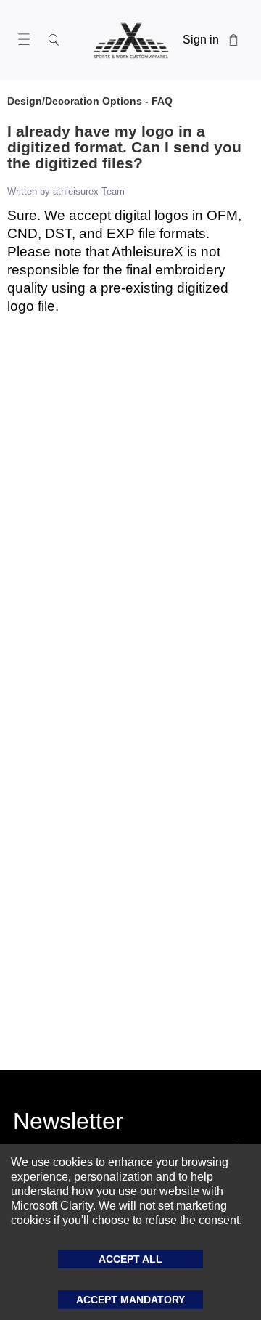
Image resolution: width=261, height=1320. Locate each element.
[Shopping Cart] (233, 40)
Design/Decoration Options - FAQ (90, 101)
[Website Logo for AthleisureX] (130, 40)
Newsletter (68, 1124)
